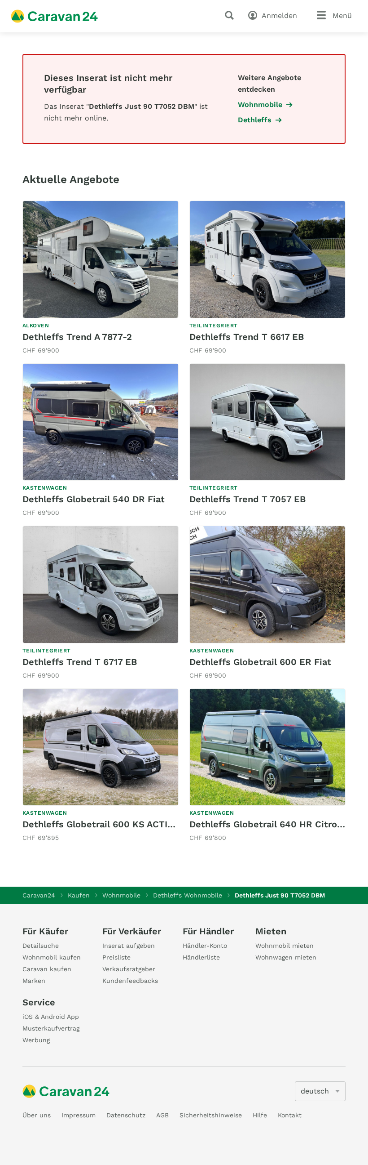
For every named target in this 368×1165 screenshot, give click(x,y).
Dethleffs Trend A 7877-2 (77, 336)
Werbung (36, 1040)
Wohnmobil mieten (284, 945)
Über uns (36, 1115)
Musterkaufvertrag (50, 1028)
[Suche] (231, 15)
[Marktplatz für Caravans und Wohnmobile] (54, 16)
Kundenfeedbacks (130, 980)
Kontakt (290, 1115)
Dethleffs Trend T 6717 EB (79, 661)
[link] (100, 278)
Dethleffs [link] (255, 120)
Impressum (78, 1115)
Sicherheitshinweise (211, 1115)
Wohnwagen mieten (285, 957)
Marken (33, 980)
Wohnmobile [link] (260, 104)
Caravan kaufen (46, 969)
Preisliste (116, 957)
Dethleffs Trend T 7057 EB (247, 499)
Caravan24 (38, 895)
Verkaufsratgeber (128, 969)
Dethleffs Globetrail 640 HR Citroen (268, 824)
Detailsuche (40, 945)
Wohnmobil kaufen (51, 957)
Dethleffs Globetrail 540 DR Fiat (93, 499)
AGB (162, 1115)
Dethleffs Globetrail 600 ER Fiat (260, 661)
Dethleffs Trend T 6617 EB (246, 336)
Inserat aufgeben (128, 945)
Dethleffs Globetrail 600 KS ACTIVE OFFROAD (123, 824)
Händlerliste (201, 957)
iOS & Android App (50, 1016)
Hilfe (260, 1115)
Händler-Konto (205, 945)
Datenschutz (125, 1115)
